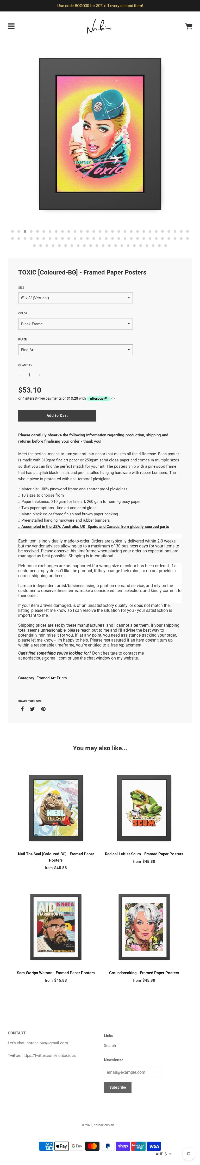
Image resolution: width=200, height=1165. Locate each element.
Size (21, 287)
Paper (22, 339)
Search (110, 1045)
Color (23, 313)
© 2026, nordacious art (98, 1125)
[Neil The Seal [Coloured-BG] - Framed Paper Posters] (56, 808)
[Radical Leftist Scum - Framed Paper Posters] (144, 808)
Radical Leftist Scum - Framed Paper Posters (144, 854)
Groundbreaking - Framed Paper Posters (144, 973)
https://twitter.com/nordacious (49, 1055)
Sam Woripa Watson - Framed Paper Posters (56, 973)
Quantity (25, 365)
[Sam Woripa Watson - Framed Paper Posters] (56, 927)
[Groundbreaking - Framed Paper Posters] (144, 927)
